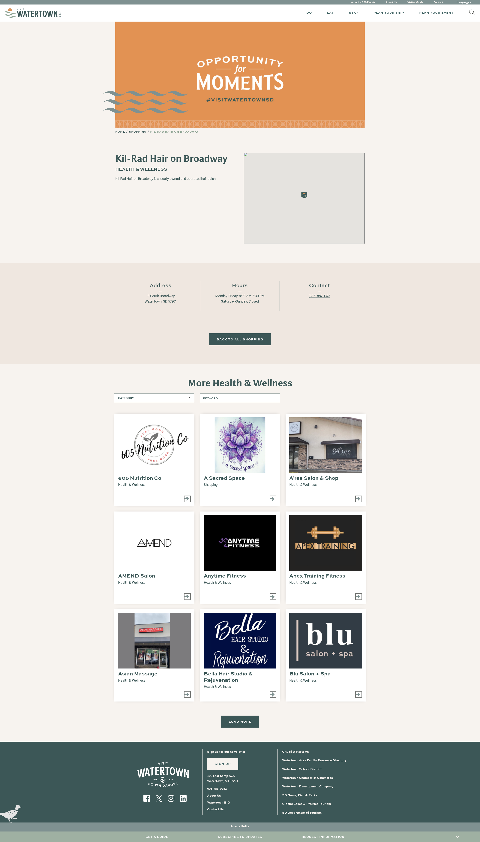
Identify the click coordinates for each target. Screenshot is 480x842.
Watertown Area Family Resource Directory (314, 760)
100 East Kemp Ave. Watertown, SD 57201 (222, 778)
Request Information (323, 836)
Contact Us (215, 809)
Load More (240, 721)
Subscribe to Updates (240, 836)
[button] (309, 13)
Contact (438, 2)
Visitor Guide (415, 2)
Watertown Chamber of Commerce (307, 777)
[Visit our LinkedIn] (183, 798)
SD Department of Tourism (302, 812)
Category (126, 398)
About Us (391, 2)
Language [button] (463, 2)
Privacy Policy (240, 826)
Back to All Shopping (240, 339)
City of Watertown (295, 751)
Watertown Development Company (307, 786)
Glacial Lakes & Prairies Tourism (306, 803)
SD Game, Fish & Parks (299, 795)
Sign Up (223, 764)
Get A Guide (157, 836)
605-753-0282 (217, 788)
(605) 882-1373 (319, 296)
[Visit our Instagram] (171, 798)
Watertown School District (302, 769)
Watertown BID (218, 802)
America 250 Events (363, 2)
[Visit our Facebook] (146, 798)
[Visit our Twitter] (159, 798)
